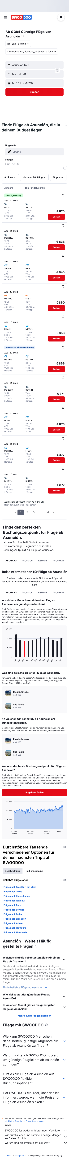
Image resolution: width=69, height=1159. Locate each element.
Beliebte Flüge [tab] (12, 871)
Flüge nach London (14, 909)
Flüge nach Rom (12, 905)
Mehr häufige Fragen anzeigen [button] (34, 1015)
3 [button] (34, 512)
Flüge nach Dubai (13, 914)
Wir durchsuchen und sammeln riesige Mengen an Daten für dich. (33, 1136)
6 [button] (48, 512)
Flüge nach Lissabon (15, 918)
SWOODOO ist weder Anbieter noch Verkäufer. (33, 1130)
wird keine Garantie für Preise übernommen (24, 1121)
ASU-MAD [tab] (11, 560)
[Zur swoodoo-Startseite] (21, 17)
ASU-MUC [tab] (27, 560)
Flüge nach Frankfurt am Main (20, 887)
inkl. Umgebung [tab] (34, 871)
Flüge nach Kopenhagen (17, 896)
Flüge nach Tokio (13, 891)
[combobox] (37, 152)
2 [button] (27, 512)
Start (9, 1155)
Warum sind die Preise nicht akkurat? (27, 1142)
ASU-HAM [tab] (58, 560)
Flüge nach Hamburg (15, 927)
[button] (5, 17)
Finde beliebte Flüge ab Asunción (23, 987)
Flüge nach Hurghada (15, 932)
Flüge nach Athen (13, 923)
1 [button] (20, 512)
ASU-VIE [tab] (42, 560)
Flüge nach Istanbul (14, 900)
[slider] (65, 168)
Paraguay (19, 1155)
